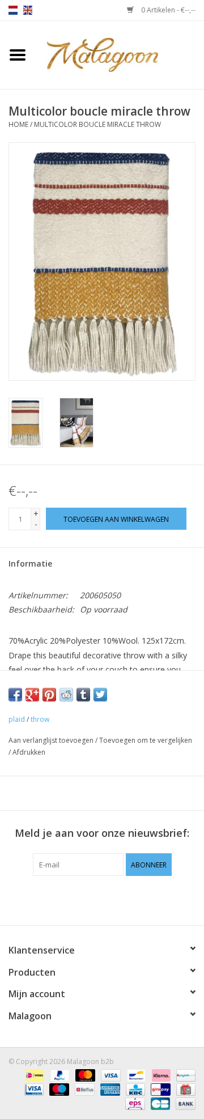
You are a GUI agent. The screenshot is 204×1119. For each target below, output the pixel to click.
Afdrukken (28, 752)
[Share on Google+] (32, 694)
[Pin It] (49, 694)
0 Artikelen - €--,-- (167, 10)
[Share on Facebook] (15, 694)
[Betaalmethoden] (33, 1075)
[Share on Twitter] (100, 694)
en (27, 10)
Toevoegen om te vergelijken (145, 740)
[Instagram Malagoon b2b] (122, 899)
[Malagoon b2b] (119, 54)
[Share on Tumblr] (83, 694)
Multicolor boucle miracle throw (97, 124)
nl (13, 10)
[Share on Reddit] (66, 694)
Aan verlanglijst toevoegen (51, 740)
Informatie (30, 563)
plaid (16, 719)
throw (40, 719)
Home (18, 124)
